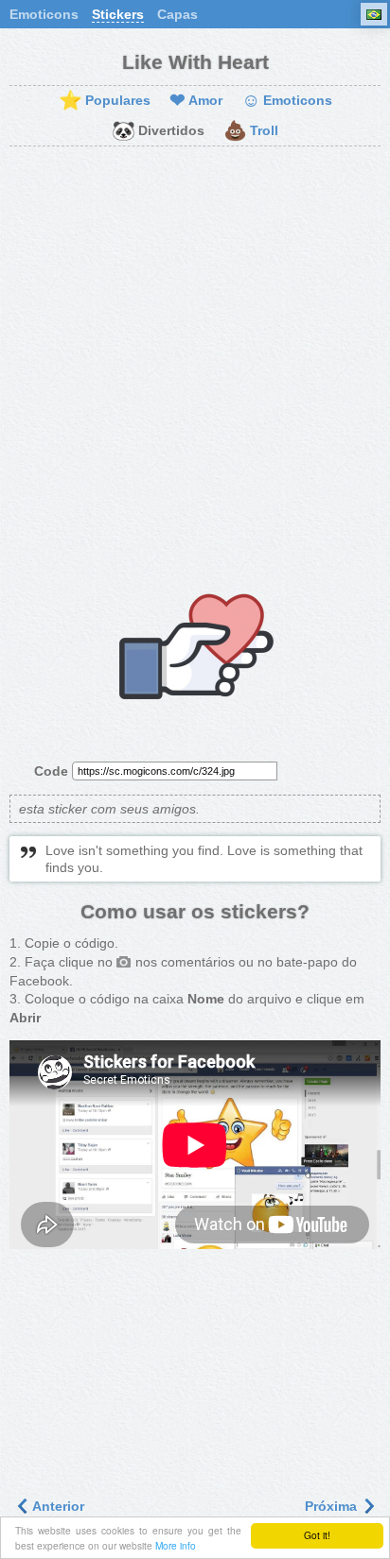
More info (175, 1545)
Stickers (118, 14)
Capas (177, 14)
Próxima (333, 1506)
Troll (250, 131)
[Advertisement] (195, 360)
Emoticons (44, 14)
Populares (105, 101)
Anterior (56, 1506)
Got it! (317, 1535)
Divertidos (158, 131)
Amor (195, 101)
